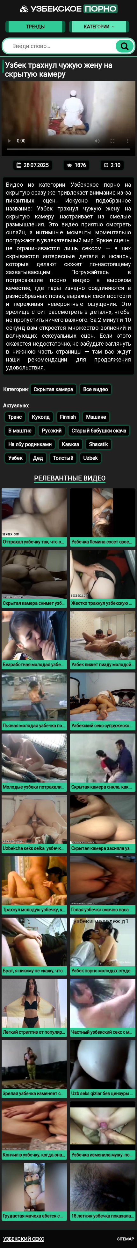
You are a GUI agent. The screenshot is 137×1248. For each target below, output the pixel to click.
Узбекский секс (23, 1239)
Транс (15, 417)
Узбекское (72, 8)
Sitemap (125, 1239)
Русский (51, 431)
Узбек (15, 458)
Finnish (68, 417)
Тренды (35, 26)
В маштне (20, 431)
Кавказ (70, 444)
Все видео (95, 389)
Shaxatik (98, 444)
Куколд (41, 417)
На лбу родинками (30, 444)
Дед (38, 458)
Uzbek (90, 458)
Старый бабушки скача (99, 431)
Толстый (63, 458)
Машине (96, 417)
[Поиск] (124, 46)
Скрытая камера (53, 389)
